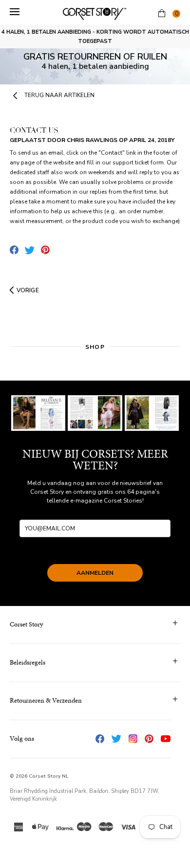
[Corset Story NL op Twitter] (116, 739)
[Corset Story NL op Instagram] (133, 738)
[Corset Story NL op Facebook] (99, 738)
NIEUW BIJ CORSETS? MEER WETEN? (95, 459)
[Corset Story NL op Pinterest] (149, 738)
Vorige (28, 290)
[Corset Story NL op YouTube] (166, 738)
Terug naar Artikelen (59, 95)
